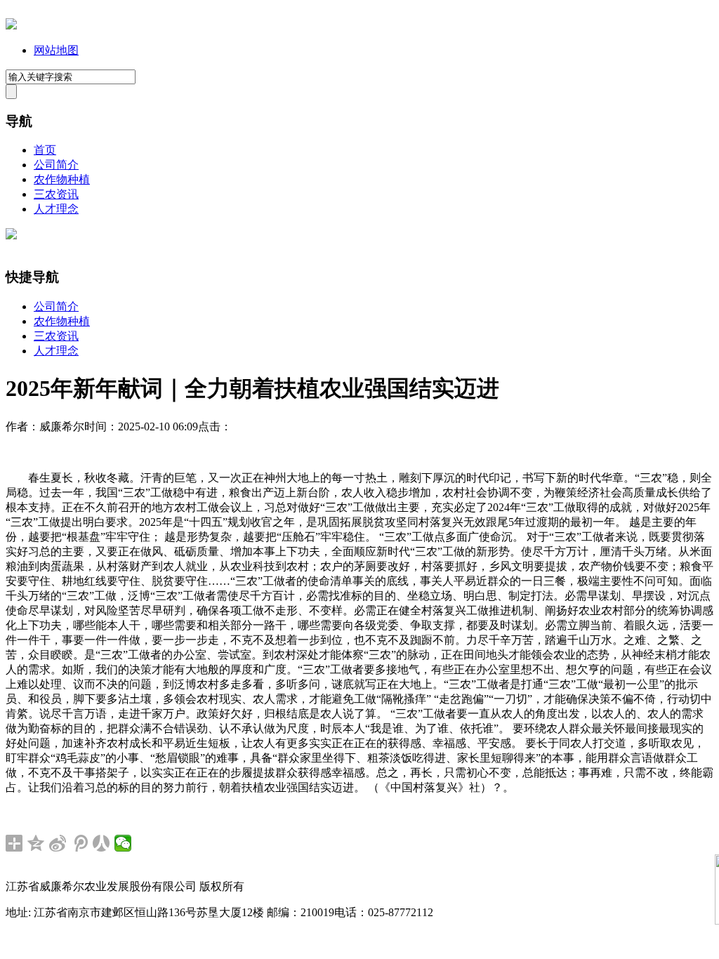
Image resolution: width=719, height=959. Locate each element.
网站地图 (56, 50)
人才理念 (56, 209)
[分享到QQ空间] (36, 843)
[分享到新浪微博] (58, 843)
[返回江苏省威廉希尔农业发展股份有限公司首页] (11, 26)
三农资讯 (56, 194)
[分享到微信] (123, 843)
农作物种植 (62, 179)
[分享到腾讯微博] (79, 843)
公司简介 (56, 165)
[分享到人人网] (101, 843)
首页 (45, 150)
